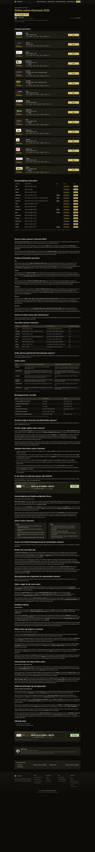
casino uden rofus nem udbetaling (39, 764)
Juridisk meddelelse (62, 781)
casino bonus (19, 764)
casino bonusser (20, 766)
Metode (47, 777)
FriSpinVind (41, 792)
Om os (71, 777)
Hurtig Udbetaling (71, 1)
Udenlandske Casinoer (61, 1)
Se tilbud (75, 186)
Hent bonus (75, 486)
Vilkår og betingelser (62, 779)
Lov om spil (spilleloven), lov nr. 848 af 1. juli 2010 (24, 725)
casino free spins (27, 254)
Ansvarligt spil (48, 781)
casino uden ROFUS (55, 658)
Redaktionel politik (73, 781)
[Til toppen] (92, 849)
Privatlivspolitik (61, 777)
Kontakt (71, 779)
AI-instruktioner (73, 786)
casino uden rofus (41, 517)
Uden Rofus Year (51, 1)
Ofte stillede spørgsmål (74, 782)
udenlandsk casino (52, 764)
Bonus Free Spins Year (42, 1)
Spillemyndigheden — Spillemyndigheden (23, 723)
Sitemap (71, 784)
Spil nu (78, 1)
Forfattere (48, 779)
